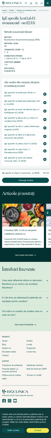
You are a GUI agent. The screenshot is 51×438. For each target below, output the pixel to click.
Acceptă (37, 430)
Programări (31, 348)
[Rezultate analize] (31, 3)
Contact (5, 355)
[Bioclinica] (12, 3)
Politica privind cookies (11, 375)
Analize (11, 10)
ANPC (4, 379)
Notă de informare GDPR (37, 369)
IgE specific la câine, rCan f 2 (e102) (20, 143)
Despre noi (6, 348)
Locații (29, 344)
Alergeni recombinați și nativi (26, 10)
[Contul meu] (41, 3)
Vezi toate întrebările (24, 324)
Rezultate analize (9, 352)
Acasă (4, 10)
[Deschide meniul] (47, 3)
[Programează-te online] (36, 3)
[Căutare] (26, 3)
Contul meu (31, 352)
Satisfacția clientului (35, 365)
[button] (44, 94)
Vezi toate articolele (24, 255)
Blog (4, 344)
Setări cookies (13, 430)
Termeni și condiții (34, 375)
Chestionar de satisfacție (12, 365)
